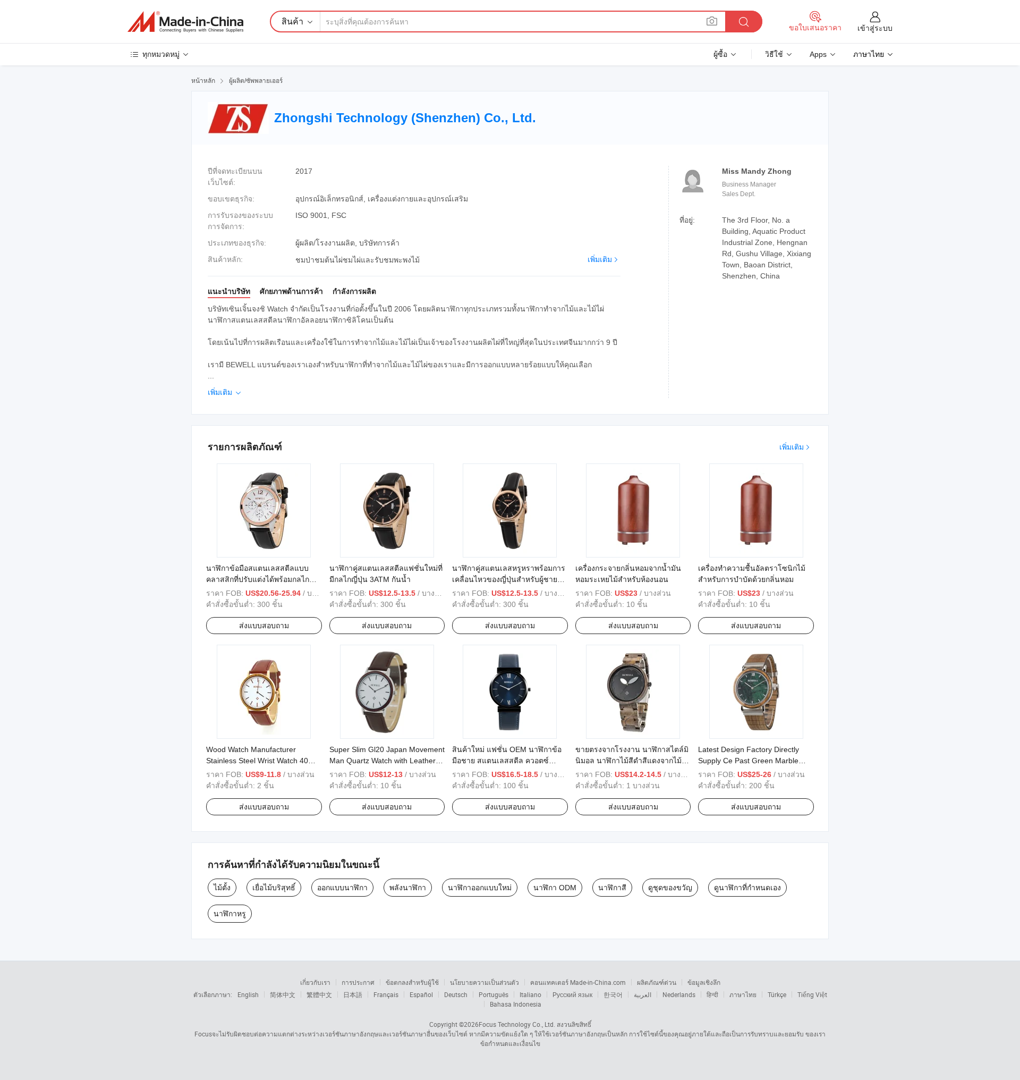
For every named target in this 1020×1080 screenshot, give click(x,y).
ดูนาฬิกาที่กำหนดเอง (747, 887)
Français (385, 994)
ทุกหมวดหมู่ (161, 54)
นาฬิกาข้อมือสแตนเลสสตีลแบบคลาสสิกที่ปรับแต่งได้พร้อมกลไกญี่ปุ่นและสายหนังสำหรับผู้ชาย (257, 579)
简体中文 (282, 994)
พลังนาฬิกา (407, 887)
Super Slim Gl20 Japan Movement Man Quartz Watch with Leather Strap (387, 760)
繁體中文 (319, 994)
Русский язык (572, 994)
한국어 (613, 994)
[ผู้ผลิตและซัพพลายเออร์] (185, 22)
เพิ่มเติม (600, 259)
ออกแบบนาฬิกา (342, 887)
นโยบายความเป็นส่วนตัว (484, 982)
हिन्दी (712, 994)
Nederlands (678, 994)
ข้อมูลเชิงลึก (703, 982)
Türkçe (777, 994)
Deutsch (456, 994)
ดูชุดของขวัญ (670, 887)
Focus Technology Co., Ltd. (517, 1024)
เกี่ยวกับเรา (315, 982)
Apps (818, 54)
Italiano (530, 994)
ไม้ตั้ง (222, 887)
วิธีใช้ (774, 54)
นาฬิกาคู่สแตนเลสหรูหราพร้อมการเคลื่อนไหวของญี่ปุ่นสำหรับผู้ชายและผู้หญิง (508, 579)
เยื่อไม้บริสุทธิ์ (273, 887)
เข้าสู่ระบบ (874, 28)
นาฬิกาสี (612, 887)
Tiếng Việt (812, 994)
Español (421, 994)
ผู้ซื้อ (720, 54)
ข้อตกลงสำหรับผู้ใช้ (412, 982)
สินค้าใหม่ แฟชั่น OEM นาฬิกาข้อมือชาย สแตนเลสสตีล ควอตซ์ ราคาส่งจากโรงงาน (507, 760)
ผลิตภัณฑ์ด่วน (656, 982)
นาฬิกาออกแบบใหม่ (480, 887)
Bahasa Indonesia (515, 1004)
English (248, 994)
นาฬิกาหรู (230, 913)
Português (493, 994)
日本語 (352, 994)
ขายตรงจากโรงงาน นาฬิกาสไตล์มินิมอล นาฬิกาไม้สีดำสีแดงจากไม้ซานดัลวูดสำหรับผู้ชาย (631, 760)
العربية (642, 994)
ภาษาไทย (742, 994)
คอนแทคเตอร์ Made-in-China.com (578, 982)
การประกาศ (358, 982)
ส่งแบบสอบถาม (264, 625)
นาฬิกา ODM (554, 887)
